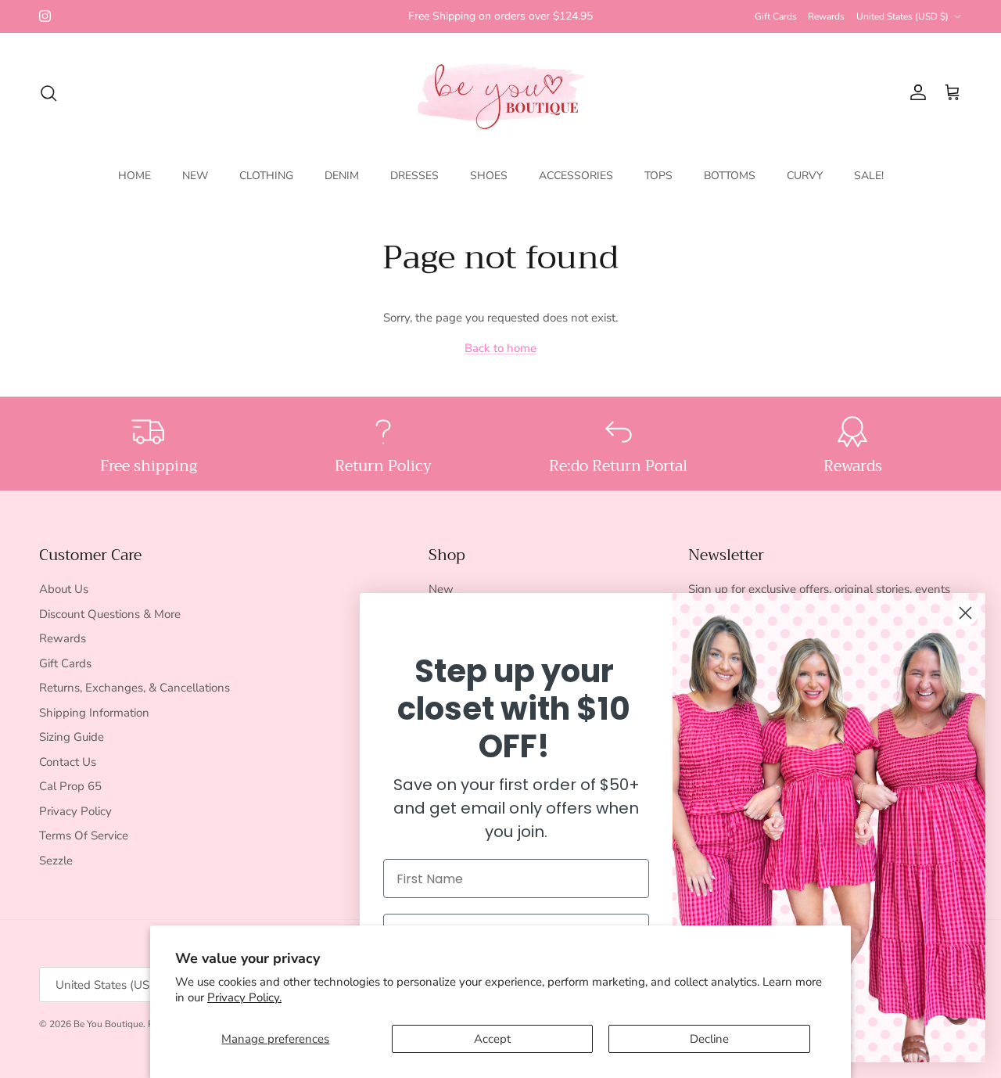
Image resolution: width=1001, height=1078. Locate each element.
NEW (195, 175)
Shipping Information (94, 712)
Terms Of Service (83, 835)
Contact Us (67, 762)
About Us (63, 589)
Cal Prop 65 (70, 786)
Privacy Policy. (244, 997)
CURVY (805, 175)
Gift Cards (776, 16)
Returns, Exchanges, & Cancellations (134, 687)
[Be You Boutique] (501, 93)
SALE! (869, 175)
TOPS (658, 175)
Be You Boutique (108, 1024)
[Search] (48, 93)
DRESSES (414, 175)
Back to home (500, 348)
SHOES (489, 175)
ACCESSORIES (576, 175)
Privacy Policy (75, 811)
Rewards (826, 16)
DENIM (342, 175)
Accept (492, 1039)
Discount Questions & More (110, 614)
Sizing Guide (71, 737)
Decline (709, 1039)
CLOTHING (266, 175)
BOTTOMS (729, 175)
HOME (134, 175)
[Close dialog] (965, 613)
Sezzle (56, 860)
